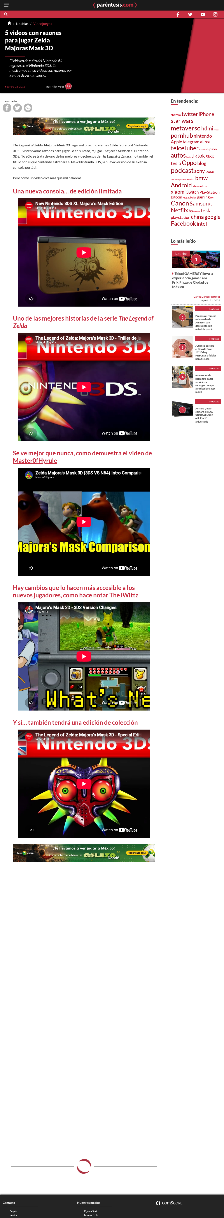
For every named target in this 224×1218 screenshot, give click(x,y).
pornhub (182, 135)
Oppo (189, 162)
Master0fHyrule (35, 460)
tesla (176, 163)
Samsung (201, 203)
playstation (180, 217)
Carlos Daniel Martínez (207, 296)
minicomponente (179, 179)
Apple (176, 141)
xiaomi (178, 192)
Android (181, 185)
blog (201, 163)
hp (191, 211)
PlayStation (210, 192)
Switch (192, 192)
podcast (182, 170)
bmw (201, 177)
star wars (182, 120)
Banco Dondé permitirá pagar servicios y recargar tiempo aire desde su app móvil (205, 383)
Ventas (13, 1215)
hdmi (207, 128)
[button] (6, 14)
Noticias (22, 23)
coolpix (191, 179)
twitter (190, 114)
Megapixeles (189, 197)
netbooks (196, 212)
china (197, 216)
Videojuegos (42, 23)
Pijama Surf (90, 1211)
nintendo (203, 136)
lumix (188, 157)
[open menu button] (7, 5)
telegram (191, 141)
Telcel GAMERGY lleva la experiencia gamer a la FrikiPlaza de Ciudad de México (192, 280)
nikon (203, 186)
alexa (205, 141)
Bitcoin (176, 197)
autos (178, 155)
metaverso (186, 128)
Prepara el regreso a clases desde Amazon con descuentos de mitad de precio (205, 322)
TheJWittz (123, 595)
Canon (180, 203)
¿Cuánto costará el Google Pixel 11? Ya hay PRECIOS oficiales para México (205, 352)
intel (202, 223)
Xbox (210, 156)
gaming (203, 197)
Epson (212, 149)
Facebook (183, 223)
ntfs (212, 198)
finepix (216, 130)
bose (209, 171)
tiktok (198, 155)
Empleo (14, 1211)
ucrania (203, 149)
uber (193, 148)
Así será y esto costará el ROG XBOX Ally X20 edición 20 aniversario (204, 415)
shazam (176, 115)
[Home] (9, 23)
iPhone (206, 114)
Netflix (179, 210)
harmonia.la (91, 1215)
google (212, 216)
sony (199, 171)
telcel (178, 148)
